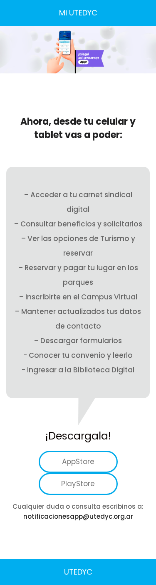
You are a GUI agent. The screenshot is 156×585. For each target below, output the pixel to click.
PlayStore (78, 484)
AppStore (78, 462)
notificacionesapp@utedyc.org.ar (78, 516)
